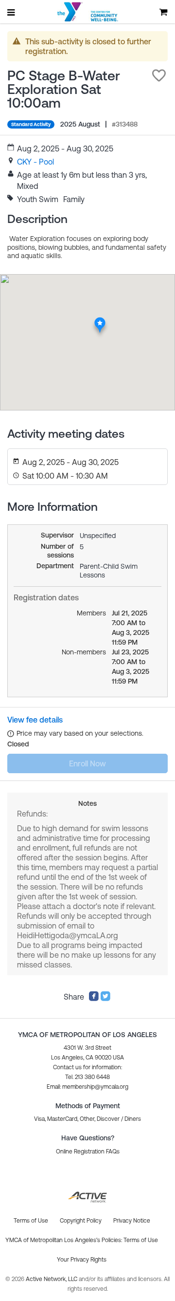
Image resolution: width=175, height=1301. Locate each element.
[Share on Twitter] (105, 998)
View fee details (35, 719)
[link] (35, 161)
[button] (159, 75)
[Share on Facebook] (94, 998)
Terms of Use (140, 1240)
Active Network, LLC (52, 1279)
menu (11, 12)
